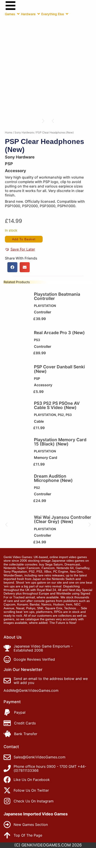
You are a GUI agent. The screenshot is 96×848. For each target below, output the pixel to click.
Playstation (45, 306)
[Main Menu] (10, 5)
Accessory (15, 170)
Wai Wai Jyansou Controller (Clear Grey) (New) (62, 519)
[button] (53, 121)
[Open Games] (18, 14)
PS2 (61, 415)
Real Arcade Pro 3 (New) (59, 332)
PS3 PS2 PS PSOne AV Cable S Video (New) (57, 405)
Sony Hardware (24, 132)
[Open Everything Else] (67, 14)
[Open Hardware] (39, 14)
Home (8, 132)
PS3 (37, 340)
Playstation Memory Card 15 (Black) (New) (60, 442)
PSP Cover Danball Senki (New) (59, 369)
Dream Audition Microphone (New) (53, 478)
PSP (37, 378)
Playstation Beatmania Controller (57, 296)
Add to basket (23, 239)
